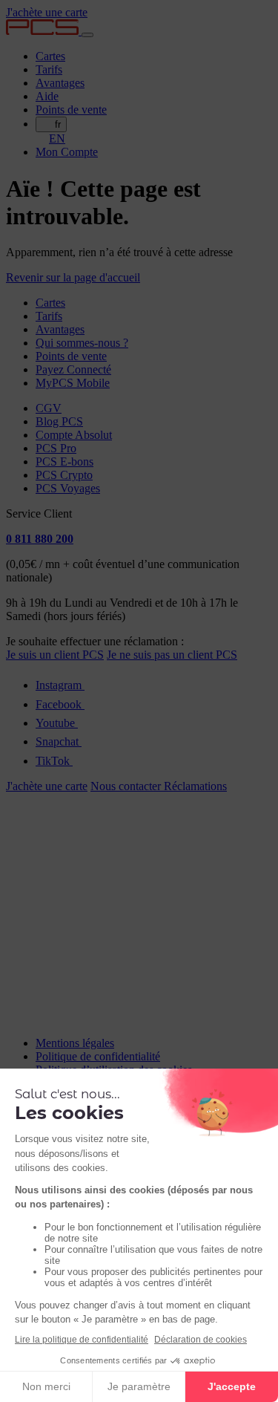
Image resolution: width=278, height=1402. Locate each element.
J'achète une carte (46, 12)
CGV (49, 408)
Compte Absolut (74, 434)
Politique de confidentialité (98, 1056)
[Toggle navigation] (87, 35)
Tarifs (49, 69)
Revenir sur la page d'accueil (73, 277)
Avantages (60, 82)
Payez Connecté (73, 369)
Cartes (50, 56)
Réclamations (195, 786)
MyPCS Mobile (73, 382)
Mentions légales (75, 1043)
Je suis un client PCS (55, 654)
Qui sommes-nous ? (82, 342)
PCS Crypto (64, 475)
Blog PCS (59, 421)
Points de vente (71, 109)
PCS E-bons (64, 461)
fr (58, 124)
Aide (47, 96)
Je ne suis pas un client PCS (172, 654)
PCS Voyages (68, 488)
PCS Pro (56, 448)
